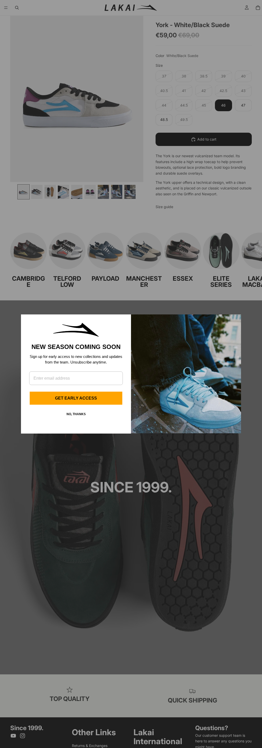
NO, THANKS (76, 414)
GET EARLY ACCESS (76, 398)
